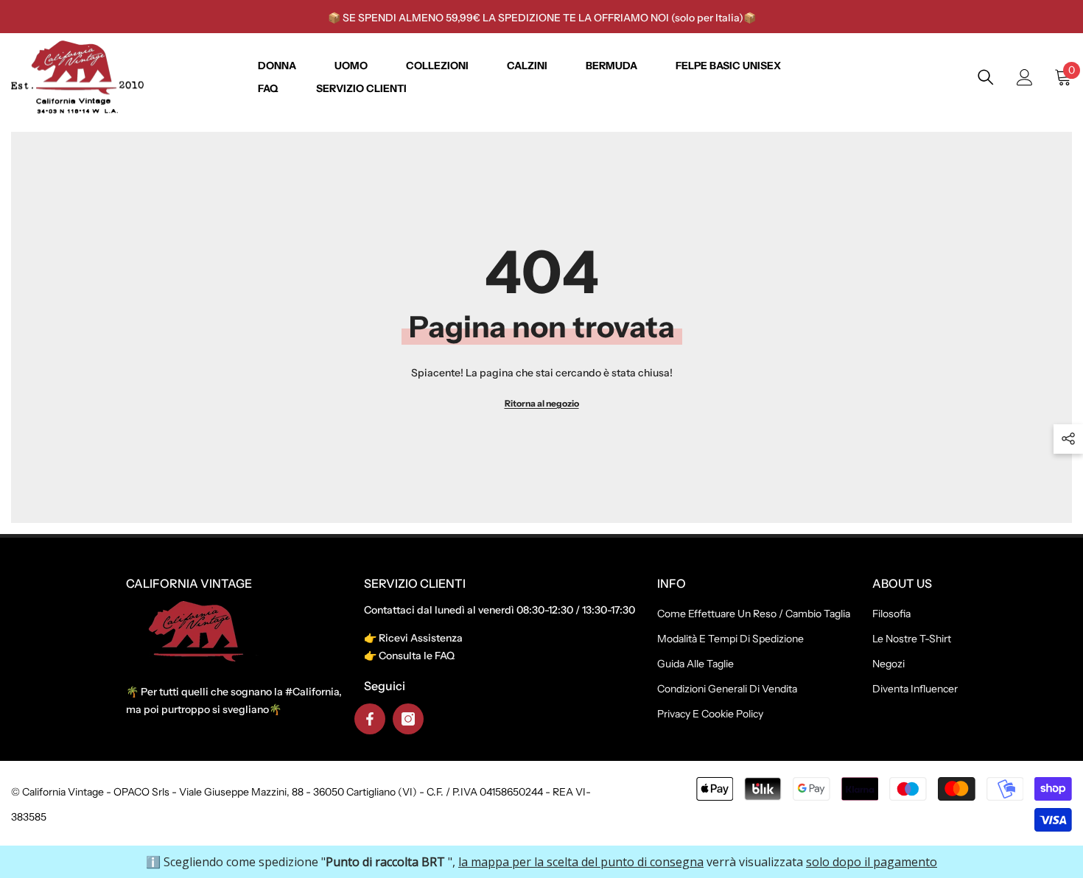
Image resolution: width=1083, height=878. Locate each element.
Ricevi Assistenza (421, 638)
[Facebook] (369, 718)
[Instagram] (408, 718)
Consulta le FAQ (417, 655)
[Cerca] (985, 77)
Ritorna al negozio (542, 403)
